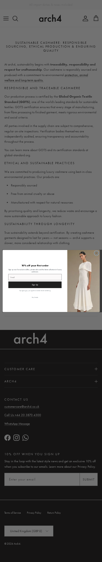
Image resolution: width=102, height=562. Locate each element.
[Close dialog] (96, 253)
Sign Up (35, 284)
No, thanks (35, 297)
